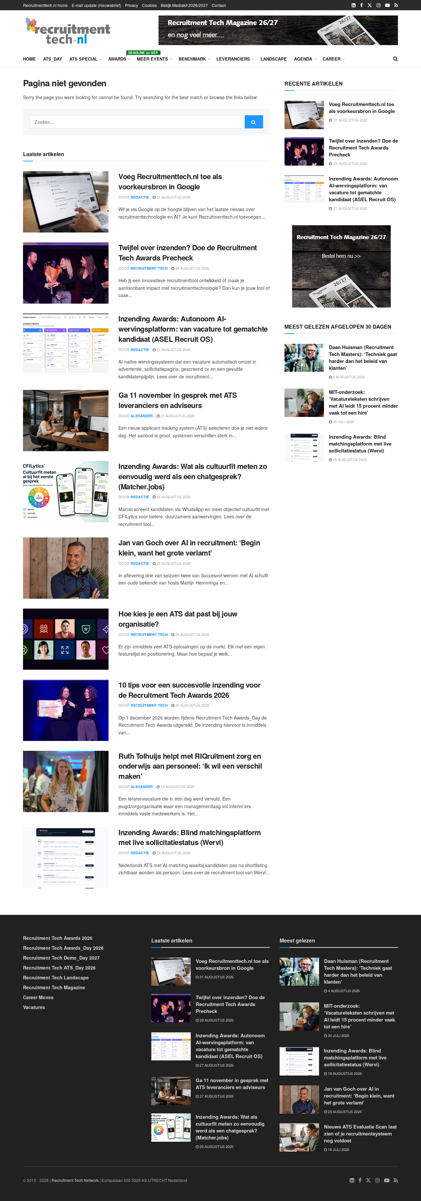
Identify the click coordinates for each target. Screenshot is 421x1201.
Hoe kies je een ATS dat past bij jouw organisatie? (177, 618)
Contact (219, 5)
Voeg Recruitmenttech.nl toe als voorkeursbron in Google (170, 181)
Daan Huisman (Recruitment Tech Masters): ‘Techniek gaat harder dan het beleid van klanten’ (363, 357)
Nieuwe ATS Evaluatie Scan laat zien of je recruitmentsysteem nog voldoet (360, 1133)
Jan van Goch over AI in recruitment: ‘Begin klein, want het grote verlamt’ (189, 547)
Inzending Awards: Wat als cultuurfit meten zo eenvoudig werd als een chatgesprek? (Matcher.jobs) (192, 476)
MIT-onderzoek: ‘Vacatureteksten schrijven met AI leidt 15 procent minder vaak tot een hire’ (363, 402)
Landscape (273, 59)
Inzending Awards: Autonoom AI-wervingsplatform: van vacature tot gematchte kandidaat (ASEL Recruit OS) (193, 328)
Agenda (303, 59)
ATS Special (83, 59)
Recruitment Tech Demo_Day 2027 (61, 957)
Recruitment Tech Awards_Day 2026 (63, 947)
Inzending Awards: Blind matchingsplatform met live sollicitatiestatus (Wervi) (189, 837)
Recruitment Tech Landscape (56, 977)
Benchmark (192, 59)
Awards (119, 58)
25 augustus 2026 (173, 563)
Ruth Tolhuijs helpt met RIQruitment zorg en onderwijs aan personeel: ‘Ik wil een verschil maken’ (190, 766)
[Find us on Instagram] (379, 5)
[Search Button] (395, 59)
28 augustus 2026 (191, 268)
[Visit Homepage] (67, 30)
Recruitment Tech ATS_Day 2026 (59, 967)
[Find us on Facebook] (361, 5)
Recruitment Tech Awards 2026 (57, 938)
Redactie (140, 197)
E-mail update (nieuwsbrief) (96, 5)
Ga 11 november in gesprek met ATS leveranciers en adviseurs (177, 400)
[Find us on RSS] (396, 5)
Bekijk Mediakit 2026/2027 (184, 5)
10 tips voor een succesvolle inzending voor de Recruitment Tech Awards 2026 (189, 689)
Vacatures (34, 1007)
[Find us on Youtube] (387, 5)
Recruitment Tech (149, 268)
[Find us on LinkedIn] (354, 5)
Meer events (152, 59)
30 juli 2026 (343, 421)
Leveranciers (233, 59)
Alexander (142, 415)
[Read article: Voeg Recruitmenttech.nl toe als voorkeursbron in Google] (66, 201)
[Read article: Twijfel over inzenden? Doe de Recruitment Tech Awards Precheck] (66, 273)
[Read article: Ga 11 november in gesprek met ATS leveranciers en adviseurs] (66, 420)
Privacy (131, 5)
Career (331, 59)
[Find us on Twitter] (369, 5)
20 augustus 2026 (191, 705)
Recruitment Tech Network (75, 1180)
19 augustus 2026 (177, 786)
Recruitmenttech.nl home (45, 5)
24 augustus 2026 (191, 634)
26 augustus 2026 (173, 496)
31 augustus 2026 (173, 197)
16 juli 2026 (338, 1149)
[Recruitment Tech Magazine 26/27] (278, 29)
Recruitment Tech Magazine (54, 987)
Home (29, 59)
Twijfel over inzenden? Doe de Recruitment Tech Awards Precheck (187, 252)
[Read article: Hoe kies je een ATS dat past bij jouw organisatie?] (66, 639)
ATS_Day (52, 59)
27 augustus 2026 (173, 349)
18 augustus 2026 (173, 852)
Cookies (149, 5)
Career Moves (38, 997)
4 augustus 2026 (348, 376)
